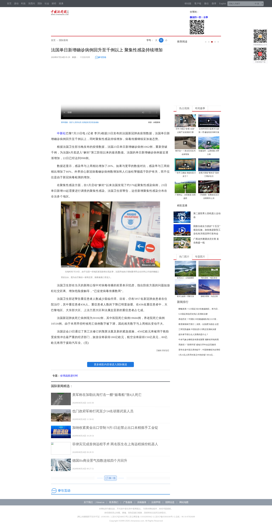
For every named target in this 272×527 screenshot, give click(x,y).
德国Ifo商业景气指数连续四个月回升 (99, 460)
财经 (54, 3)
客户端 (197, 3)
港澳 (61, 3)
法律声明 (155, 502)
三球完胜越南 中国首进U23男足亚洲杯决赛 (197, 329)
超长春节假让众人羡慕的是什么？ (193, 334)
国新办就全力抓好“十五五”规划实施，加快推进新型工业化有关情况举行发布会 (207, 230)
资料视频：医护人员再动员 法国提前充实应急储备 (80, 122)
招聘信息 (169, 502)
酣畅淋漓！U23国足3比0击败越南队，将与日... (198, 309)
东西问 (31, 3)
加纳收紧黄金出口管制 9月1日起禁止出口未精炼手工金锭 (115, 427)
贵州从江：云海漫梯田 (185, 278)
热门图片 (184, 256)
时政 (23, 3)
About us (100, 502)
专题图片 (200, 256)
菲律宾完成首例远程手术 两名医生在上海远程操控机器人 (115, 444)
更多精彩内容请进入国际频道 (110, 364)
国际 (40, 3)
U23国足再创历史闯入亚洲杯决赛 (193, 314)
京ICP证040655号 (120, 517)
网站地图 (183, 502)
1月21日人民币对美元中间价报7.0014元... (196, 355)
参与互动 (102, 57)
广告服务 (127, 502)
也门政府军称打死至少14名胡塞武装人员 (102, 411)
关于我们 (88, 502)
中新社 (61, 133)
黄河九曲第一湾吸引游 (185, 296)
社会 (47, 3)
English (222, 3)
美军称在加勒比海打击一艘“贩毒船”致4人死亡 (107, 395)
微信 (206, 3)
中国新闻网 (85, 57)
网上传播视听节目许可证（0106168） (94, 517)
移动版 (188, 3)
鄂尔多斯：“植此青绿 (209, 278)
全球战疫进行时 (69, 375)
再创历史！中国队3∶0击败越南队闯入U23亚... (198, 319)
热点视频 (184, 108)
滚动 (16, 3)
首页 (9, 3)
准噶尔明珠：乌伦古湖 (209, 296)
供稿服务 (141, 502)
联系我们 (113, 502)
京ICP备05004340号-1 (165, 517)
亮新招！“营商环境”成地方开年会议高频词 (197, 345)
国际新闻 (63, 40)
